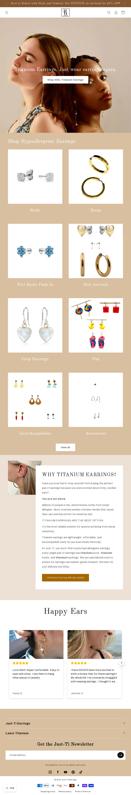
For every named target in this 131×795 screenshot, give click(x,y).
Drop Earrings (35, 359)
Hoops (96, 210)
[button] (6, 12)
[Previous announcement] (6, 3)
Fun (96, 359)
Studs (35, 210)
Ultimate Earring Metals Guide (65, 577)
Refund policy (65, 791)
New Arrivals (95, 285)
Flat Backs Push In (35, 285)
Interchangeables (35, 434)
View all (65, 447)
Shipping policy (48, 791)
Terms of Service (83, 791)
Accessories (96, 434)
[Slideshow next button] (121, 662)
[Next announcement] (124, 3)
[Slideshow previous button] (9, 662)
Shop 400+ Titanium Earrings (65, 80)
